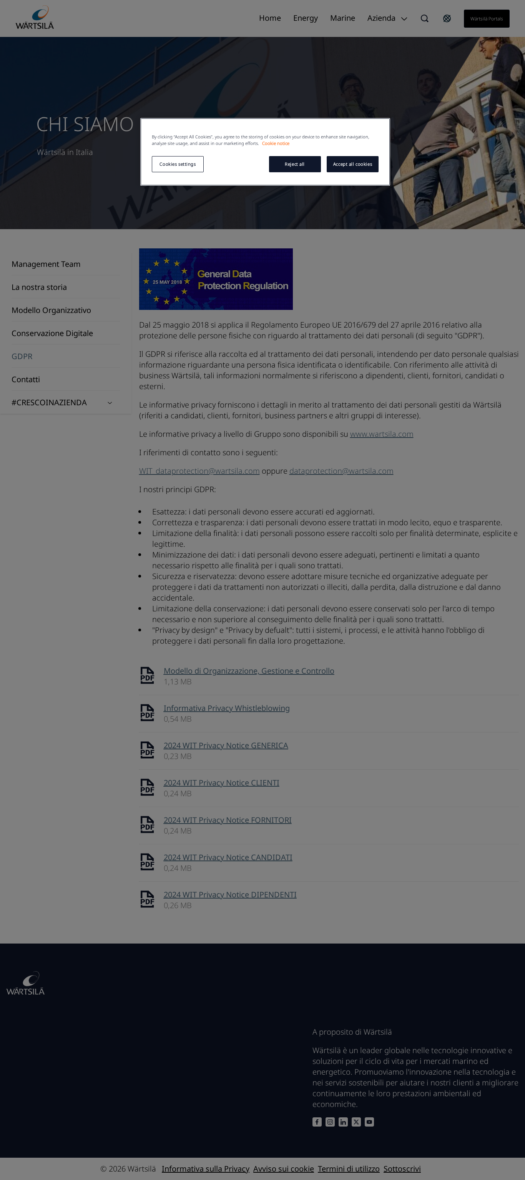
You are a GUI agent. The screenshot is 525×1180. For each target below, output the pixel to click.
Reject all (295, 164)
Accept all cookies (352, 164)
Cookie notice (275, 143)
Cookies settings (177, 164)
